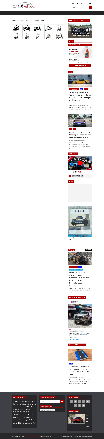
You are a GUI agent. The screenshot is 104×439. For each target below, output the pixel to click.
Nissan (19, 415)
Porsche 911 (15, 417)
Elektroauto (17, 404)
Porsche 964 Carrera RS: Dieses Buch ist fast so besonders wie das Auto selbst (79, 370)
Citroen (33, 401)
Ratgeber (31, 417)
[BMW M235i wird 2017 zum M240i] (76, 422)
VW (34, 423)
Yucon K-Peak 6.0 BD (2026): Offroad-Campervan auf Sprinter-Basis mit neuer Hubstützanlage (79, 277)
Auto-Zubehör (56, 13)
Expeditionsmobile (73, 267)
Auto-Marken (65, 13)
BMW (25, 401)
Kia (19, 409)
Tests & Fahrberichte (34, 13)
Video (18, 422)
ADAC (14, 401)
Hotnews (20, 407)
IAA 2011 (16, 409)
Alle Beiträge (88, 249)
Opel (22, 415)
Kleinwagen (22, 409)
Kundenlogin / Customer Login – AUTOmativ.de (83, 436)
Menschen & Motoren (74, 89)
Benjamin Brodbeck (81, 103)
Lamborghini (28, 409)
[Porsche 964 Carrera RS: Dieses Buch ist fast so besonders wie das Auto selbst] (80, 355)
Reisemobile (45, 13)
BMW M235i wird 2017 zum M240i (87, 419)
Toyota (33, 420)
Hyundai (34, 407)
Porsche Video (21, 417)
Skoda (20, 420)
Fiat (33, 404)
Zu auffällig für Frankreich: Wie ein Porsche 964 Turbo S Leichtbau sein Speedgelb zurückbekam (80, 96)
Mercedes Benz (17, 411)
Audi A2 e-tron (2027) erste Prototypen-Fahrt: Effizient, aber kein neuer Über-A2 (80, 134)
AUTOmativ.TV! (77, 13)
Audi (71, 129)
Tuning (14, 423)
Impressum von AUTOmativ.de (66, 436)
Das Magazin (16, 13)
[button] (20, 13)
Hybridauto (28, 407)
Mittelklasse (28, 411)
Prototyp (26, 417)
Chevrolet (29, 401)
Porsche (86, 89)
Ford (35, 404)
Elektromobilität (26, 404)
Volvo (31, 423)
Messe (24, 411)
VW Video (19, 426)
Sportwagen (25, 420)
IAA (13, 409)
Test (74, 129)
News (24, 13)
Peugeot (26, 415)
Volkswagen (26, 423)
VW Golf (14, 426)
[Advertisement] (80, 193)
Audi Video (21, 401)
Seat (17, 420)
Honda (16, 407)
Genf (14, 407)
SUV (30, 420)
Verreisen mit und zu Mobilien (76, 269)
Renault (14, 420)
